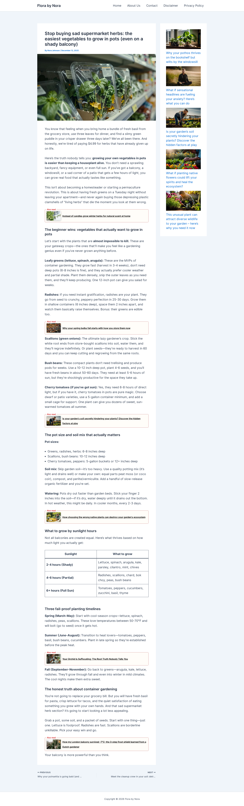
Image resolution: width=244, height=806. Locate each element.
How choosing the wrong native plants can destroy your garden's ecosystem (103, 517)
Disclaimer (171, 5)
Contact (152, 5)
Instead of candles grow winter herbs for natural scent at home (96, 216)
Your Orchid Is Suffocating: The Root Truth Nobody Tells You (95, 659)
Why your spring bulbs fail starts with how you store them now (96, 328)
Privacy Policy (194, 5)
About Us (133, 5)
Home (117, 5)
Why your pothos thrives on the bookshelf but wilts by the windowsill (183, 57)
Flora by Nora (49, 5)
